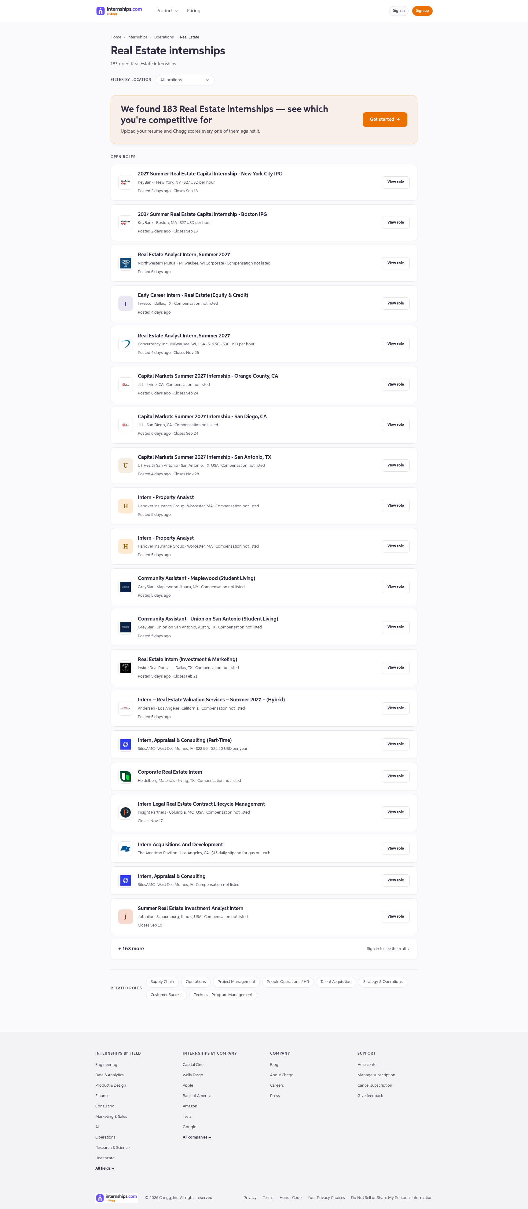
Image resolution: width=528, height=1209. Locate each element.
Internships (137, 37)
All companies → (197, 1137)
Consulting (105, 1106)
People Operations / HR (288, 982)
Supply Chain (162, 982)
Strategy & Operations (383, 982)
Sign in (399, 11)
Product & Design (110, 1086)
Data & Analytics (109, 1075)
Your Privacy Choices (326, 1198)
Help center (368, 1065)
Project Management (236, 982)
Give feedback (370, 1096)
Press (275, 1096)
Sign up (422, 11)
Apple (188, 1086)
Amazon (190, 1106)
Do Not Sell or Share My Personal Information (392, 1198)
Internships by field (118, 1054)
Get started (385, 119)
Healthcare (105, 1158)
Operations (164, 37)
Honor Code (291, 1198)
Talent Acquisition (336, 982)
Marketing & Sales (111, 1117)
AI (97, 1127)
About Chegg (282, 1075)
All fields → (105, 1169)
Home (116, 37)
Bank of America (197, 1096)
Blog (274, 1065)
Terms (268, 1198)
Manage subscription (376, 1075)
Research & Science (112, 1148)
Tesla (187, 1117)
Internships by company (210, 1054)
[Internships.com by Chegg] (119, 10)
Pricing (193, 11)
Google (189, 1127)
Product (164, 11)
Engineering (106, 1065)
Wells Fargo (193, 1075)
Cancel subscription (375, 1086)
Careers (277, 1086)
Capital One (193, 1065)
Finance (102, 1096)
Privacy (250, 1198)
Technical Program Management (223, 995)
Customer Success (166, 995)
